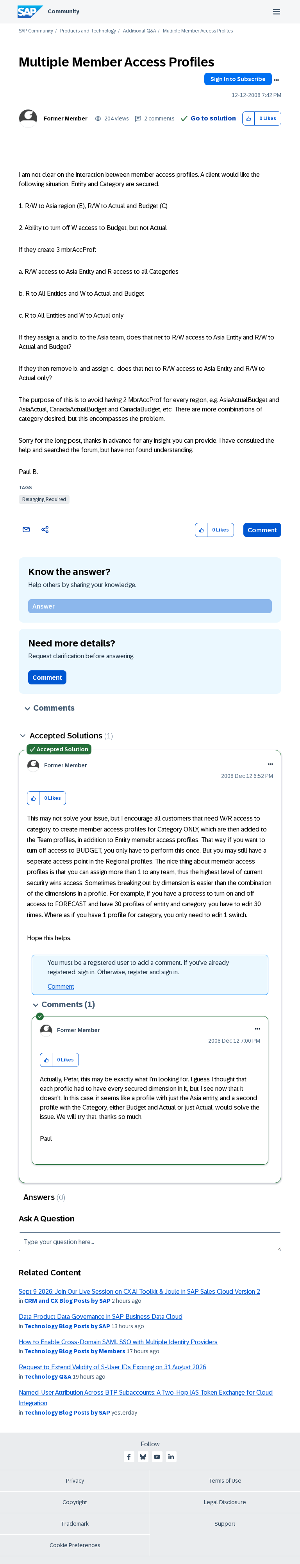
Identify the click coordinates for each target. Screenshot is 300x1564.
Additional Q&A (139, 31)
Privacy (75, 1481)
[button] (249, 119)
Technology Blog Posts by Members (74, 1351)
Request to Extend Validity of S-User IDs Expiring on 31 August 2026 (112, 1367)
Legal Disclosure (225, 1502)
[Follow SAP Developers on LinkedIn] (171, 1457)
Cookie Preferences (75, 1545)
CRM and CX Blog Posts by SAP (67, 1301)
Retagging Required (44, 499)
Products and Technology (88, 31)
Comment (262, 530)
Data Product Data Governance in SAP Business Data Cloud (100, 1316)
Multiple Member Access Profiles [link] (198, 31)
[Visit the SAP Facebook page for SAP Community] (129, 1457)
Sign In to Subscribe (238, 79)
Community (63, 11)
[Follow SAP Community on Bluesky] (143, 1457)
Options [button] (276, 80)
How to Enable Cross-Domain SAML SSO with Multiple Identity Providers (118, 1342)
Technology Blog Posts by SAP (67, 1326)
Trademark (75, 1524)
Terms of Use (225, 1481)
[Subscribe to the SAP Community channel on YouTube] (157, 1457)
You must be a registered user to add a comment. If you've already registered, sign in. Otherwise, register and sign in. (138, 967)
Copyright (74, 1502)
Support (225, 1524)
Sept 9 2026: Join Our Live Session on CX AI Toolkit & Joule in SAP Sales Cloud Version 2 (139, 1291)
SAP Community (36, 31)
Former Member (66, 118)
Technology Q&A (47, 1377)
